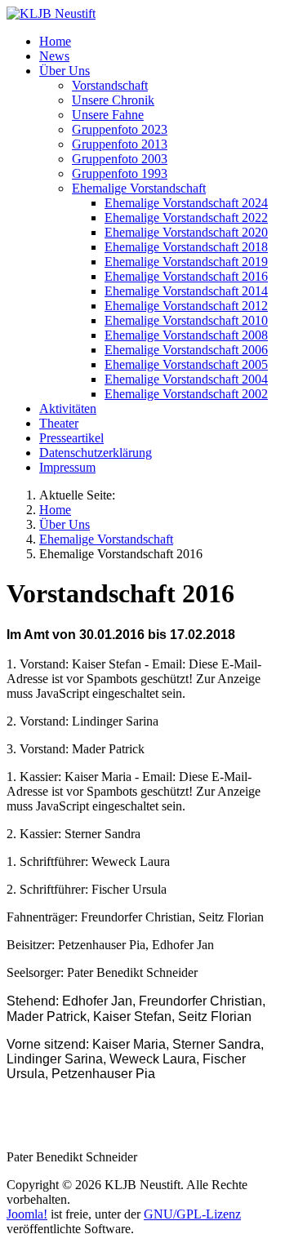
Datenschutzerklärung (95, 452)
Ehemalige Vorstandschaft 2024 (186, 203)
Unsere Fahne (108, 115)
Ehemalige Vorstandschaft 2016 (186, 276)
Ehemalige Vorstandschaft (139, 188)
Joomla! (27, 1214)
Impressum (67, 467)
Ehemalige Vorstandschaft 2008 (186, 335)
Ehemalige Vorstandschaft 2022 (186, 217)
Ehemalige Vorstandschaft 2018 (186, 247)
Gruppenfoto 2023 (119, 129)
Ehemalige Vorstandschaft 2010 (186, 320)
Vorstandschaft (110, 85)
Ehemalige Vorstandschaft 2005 (186, 364)
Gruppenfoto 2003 (119, 159)
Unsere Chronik (113, 100)
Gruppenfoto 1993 (119, 173)
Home (55, 41)
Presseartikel (71, 438)
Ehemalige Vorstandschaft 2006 (186, 350)
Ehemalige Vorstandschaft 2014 (186, 291)
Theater (58, 423)
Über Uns (64, 71)
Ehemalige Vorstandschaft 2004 (186, 379)
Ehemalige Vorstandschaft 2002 (186, 394)
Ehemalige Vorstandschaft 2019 (186, 262)
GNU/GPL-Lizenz (192, 1214)
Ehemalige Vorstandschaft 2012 (186, 306)
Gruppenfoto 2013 (119, 144)
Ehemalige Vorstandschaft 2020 (186, 232)
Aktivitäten (67, 408)
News (54, 56)
